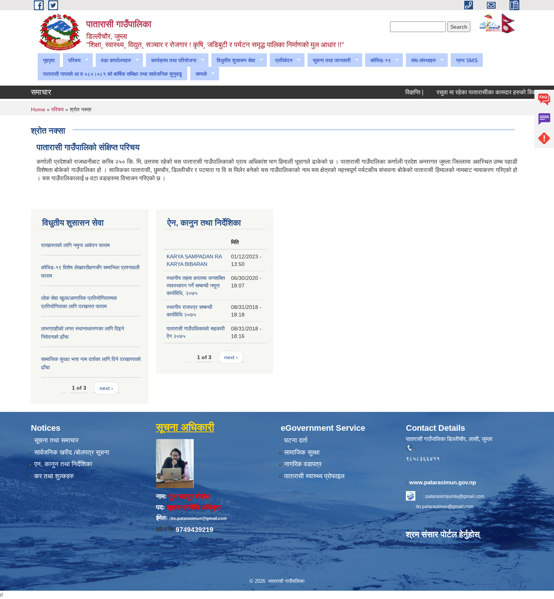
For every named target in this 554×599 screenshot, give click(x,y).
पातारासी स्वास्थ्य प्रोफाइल (314, 476)
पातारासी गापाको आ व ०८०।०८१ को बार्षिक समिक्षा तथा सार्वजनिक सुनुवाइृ (112, 74)
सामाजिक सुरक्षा (302, 452)
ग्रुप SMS (466, 60)
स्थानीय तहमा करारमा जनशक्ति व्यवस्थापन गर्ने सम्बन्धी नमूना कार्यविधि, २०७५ (196, 285)
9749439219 (194, 529)
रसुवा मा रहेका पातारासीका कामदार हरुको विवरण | (479, 92)
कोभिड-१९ (378, 60)
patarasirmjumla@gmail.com (454, 496)
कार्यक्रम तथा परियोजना (170, 60)
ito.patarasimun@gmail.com (444, 506)
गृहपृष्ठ (49, 60)
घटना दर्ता (296, 440)
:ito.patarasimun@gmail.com (198, 518)
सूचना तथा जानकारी (328, 60)
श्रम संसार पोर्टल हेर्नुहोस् (443, 534)
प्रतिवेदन (280, 60)
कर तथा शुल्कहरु (54, 476)
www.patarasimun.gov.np (443, 482)
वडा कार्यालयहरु (113, 60)
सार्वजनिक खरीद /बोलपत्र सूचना (71, 452)
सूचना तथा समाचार (56, 440)
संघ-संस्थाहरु (421, 60)
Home (38, 109)
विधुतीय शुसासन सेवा (233, 60)
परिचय (72, 60)
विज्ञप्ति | (402, 92)
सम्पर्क (198, 74)
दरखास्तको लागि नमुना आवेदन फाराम (75, 245)
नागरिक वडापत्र (302, 464)
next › (106, 388)
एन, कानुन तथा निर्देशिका (63, 464)
